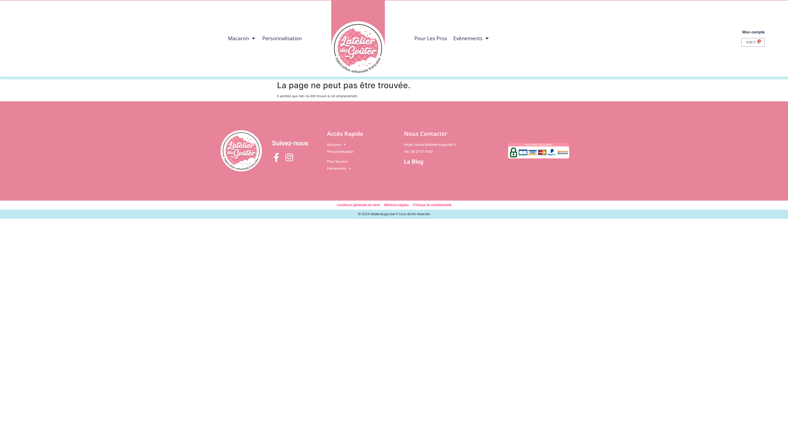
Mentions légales (396, 205)
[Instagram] (289, 157)
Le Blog (413, 161)
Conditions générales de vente (358, 205)
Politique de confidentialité (432, 205)
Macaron (238, 38)
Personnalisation (282, 38)
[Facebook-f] (276, 157)
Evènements (467, 38)
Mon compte (753, 32)
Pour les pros (430, 38)
